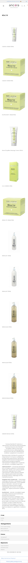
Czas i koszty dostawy (5, 526)
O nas (2, 520)
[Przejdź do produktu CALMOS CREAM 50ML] (14, 67)
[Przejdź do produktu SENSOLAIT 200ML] (14, 241)
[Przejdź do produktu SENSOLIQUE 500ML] (14, 348)
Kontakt (2, 518)
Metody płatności (4, 528)
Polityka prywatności (5, 539)
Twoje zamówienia (5, 545)
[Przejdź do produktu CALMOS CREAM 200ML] (14, 32)
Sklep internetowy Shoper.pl (8, 558)
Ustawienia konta (4, 547)
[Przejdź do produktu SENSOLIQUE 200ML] (14, 312)
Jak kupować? (4, 537)
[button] (3, 6)
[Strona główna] (14, 6)
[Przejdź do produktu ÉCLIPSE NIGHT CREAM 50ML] (14, 101)
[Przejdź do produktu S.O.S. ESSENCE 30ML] (14, 172)
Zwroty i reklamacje (5, 530)
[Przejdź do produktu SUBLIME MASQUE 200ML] (14, 419)
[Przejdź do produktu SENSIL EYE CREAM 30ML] (14, 206)
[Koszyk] (27, 4)
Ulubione (2, 549)
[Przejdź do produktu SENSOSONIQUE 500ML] (14, 384)
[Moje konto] (24, 6)
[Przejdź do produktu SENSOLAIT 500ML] (14, 277)
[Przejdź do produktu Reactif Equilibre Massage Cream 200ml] (14, 136)
